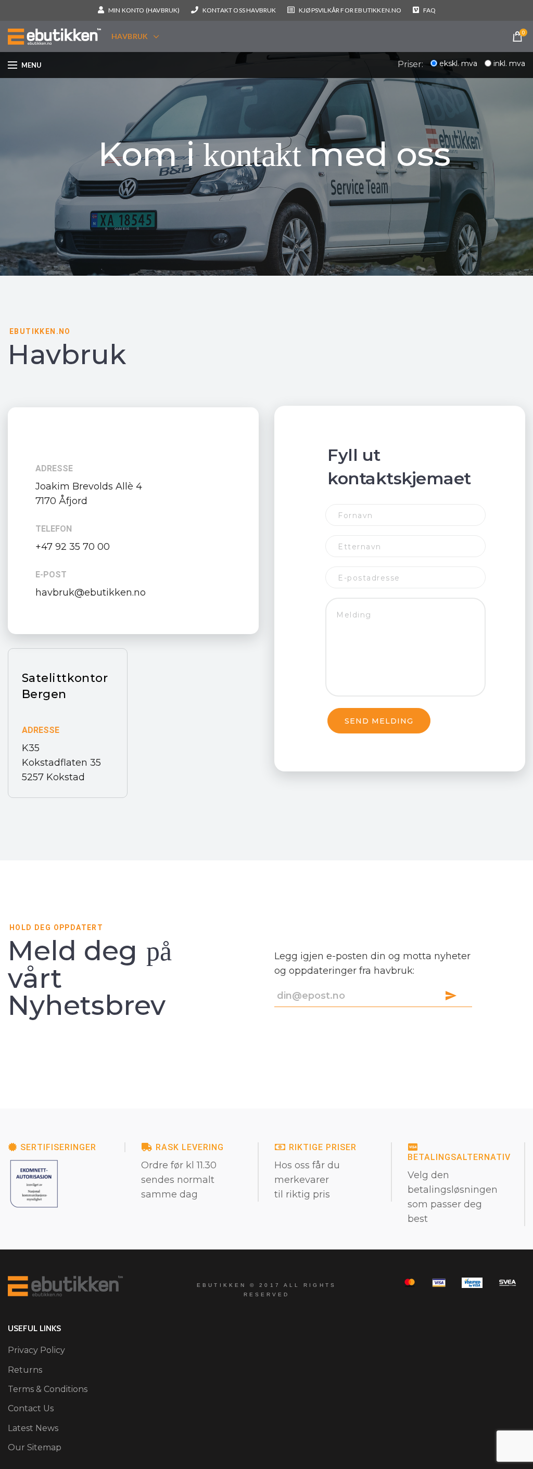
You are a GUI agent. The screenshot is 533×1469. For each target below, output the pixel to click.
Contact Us (31, 1408)
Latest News (33, 1428)
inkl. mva (509, 63)
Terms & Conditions (47, 1389)
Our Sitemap (34, 1447)
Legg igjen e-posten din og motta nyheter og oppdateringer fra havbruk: (372, 963)
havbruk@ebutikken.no (90, 592)
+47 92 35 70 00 (72, 546)
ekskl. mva (458, 63)
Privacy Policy (36, 1350)
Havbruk (129, 36)
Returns (25, 1370)
